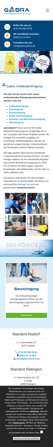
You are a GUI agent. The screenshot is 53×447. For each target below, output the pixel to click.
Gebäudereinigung (18, 106)
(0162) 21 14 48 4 (21, 37)
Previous (3, 285)
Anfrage (22, 184)
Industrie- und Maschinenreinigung (27, 119)
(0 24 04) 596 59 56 (23, 28)
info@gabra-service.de (24, 46)
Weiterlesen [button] (26, 315)
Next (50, 285)
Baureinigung (16, 109)
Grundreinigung (17, 113)
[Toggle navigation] (47, 10)
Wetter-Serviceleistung (20, 116)
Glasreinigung (16, 122)
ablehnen (34, 411)
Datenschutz (19, 423)
